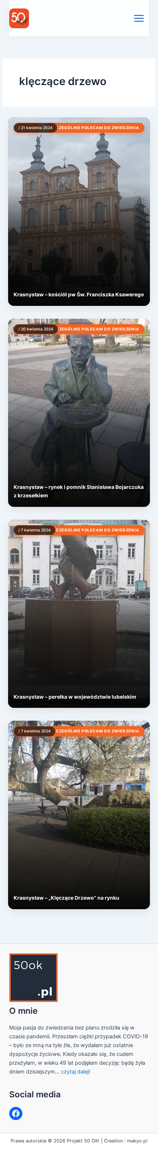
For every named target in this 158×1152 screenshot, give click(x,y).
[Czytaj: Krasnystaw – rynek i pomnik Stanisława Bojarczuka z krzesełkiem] (79, 413)
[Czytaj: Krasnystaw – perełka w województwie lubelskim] (79, 614)
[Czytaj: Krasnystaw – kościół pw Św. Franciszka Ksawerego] (79, 211)
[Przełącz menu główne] (139, 18)
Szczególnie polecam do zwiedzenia (94, 127)
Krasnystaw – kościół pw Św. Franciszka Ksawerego (79, 294)
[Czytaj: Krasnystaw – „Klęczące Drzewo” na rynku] (79, 815)
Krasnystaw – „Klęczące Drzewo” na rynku (66, 898)
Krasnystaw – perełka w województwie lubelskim (75, 697)
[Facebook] (15, 1113)
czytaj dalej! (75, 1071)
